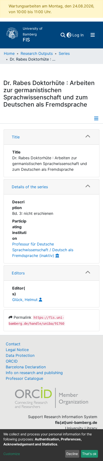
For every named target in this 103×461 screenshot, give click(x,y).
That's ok (89, 454)
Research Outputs (37, 53)
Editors (18, 273)
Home (9, 53)
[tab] (51, 137)
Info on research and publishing (34, 372)
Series (64, 53)
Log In (78, 35)
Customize (11, 454)
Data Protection (20, 355)
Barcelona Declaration (26, 366)
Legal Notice (17, 349)
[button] (69, 35)
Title (16, 137)
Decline (72, 454)
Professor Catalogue (24, 378)
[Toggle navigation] (92, 35)
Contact (13, 343)
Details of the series (30, 186)
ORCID (12, 361)
